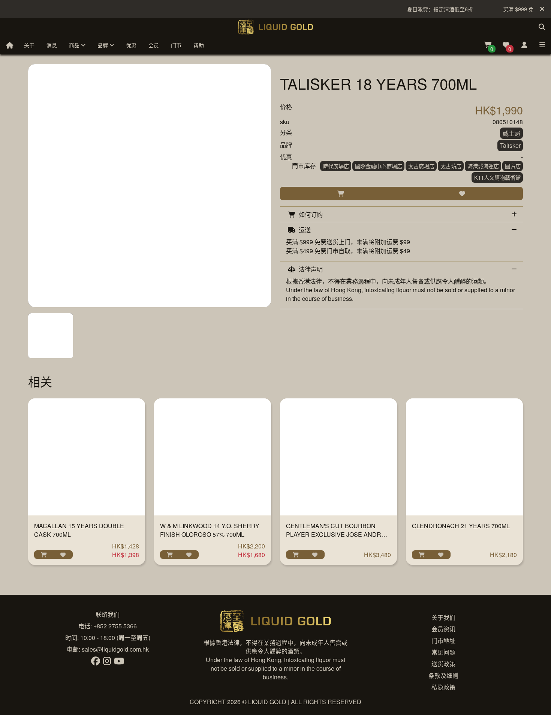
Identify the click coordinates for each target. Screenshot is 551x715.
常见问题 (443, 652)
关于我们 (443, 617)
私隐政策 (443, 687)
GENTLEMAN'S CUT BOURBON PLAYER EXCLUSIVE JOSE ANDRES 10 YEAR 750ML (337, 534)
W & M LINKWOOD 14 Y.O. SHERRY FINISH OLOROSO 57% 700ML (209, 530)
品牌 (103, 45)
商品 (75, 45)
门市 (176, 45)
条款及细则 (443, 675)
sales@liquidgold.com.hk (115, 649)
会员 (153, 45)
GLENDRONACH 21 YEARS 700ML (461, 525)
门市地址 (443, 640)
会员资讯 (443, 629)
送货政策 (443, 663)
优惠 (131, 45)
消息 (51, 45)
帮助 (198, 45)
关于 (29, 45)
